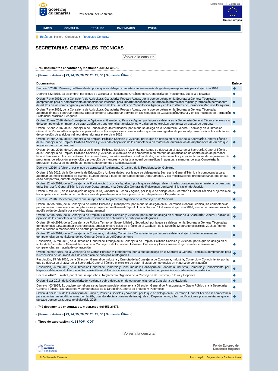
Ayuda (152, 28)
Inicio (47, 28)
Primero (44, 75)
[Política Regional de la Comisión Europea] (232, 20)
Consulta (71, 28)
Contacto (234, 3)
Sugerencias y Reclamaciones (224, 357)
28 (91, 75)
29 (96, 75)
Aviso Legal (196, 357)
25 (77, 75)
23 (67, 75)
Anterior (58, 75)
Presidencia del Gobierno (100, 11)
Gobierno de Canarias (53, 11)
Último (126, 75)
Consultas (71, 36)
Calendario (126, 28)
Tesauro (98, 28)
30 (101, 75)
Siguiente (112, 75)
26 (82, 75)
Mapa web (216, 3)
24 (72, 75)
